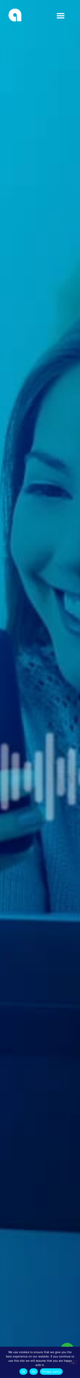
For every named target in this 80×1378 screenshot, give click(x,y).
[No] (73, 1362)
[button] (46, 15)
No (34, 1371)
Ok (23, 1371)
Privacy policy (51, 1371)
